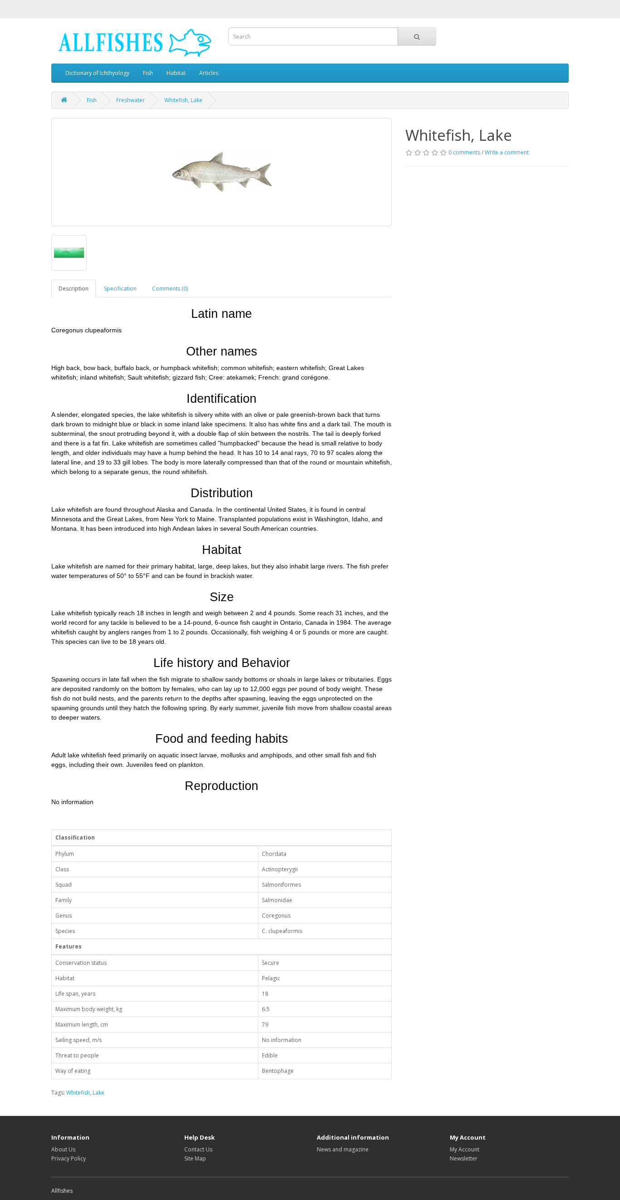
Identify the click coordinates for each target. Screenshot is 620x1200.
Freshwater (130, 100)
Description (74, 288)
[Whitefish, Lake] (221, 172)
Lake (98, 1092)
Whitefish (78, 1092)
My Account (464, 1149)
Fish (148, 73)
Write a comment (507, 152)
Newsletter (463, 1158)
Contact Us (198, 1149)
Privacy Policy (68, 1158)
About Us (63, 1149)
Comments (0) (170, 288)
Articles (208, 73)
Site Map (195, 1158)
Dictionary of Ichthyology (97, 73)
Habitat (176, 73)
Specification (120, 288)
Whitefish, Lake (183, 100)
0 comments (464, 152)
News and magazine (343, 1149)
